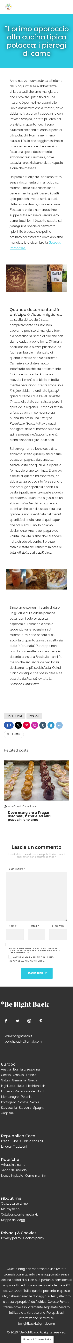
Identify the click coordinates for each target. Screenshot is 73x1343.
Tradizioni (20, 1146)
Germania (19, 1080)
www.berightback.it (18, 1036)
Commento (17, 869)
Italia (20, 1086)
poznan (34, 716)
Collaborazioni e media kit (19, 1214)
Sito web (58, 926)
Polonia (26, 1097)
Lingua (6, 1146)
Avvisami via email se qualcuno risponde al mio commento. (31, 959)
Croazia (18, 1075)
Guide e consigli (31, 1141)
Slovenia (25, 1108)
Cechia (6, 1075)
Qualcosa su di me (14, 1203)
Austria (6, 1069)
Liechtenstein (36, 1086)
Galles (5, 1080)
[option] (36, 790)
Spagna (38, 1108)
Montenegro (10, 1097)
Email (35, 926)
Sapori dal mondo (14, 1170)
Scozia (23, 1102)
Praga (5, 1141)
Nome (13, 926)
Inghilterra (8, 1086)
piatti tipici (14, 716)
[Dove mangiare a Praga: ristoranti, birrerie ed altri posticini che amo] (36, 780)
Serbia (34, 1102)
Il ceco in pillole (12, 1175)
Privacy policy (11, 1238)
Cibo (14, 1141)
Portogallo (8, 1102)
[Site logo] (8, 7)
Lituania (6, 1091)
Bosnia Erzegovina (26, 1069)
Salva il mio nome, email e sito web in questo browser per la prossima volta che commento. (34, 951)
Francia (31, 1075)
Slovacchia (9, 1108)
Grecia (32, 1080)
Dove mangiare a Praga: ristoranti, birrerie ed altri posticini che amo (29, 816)
